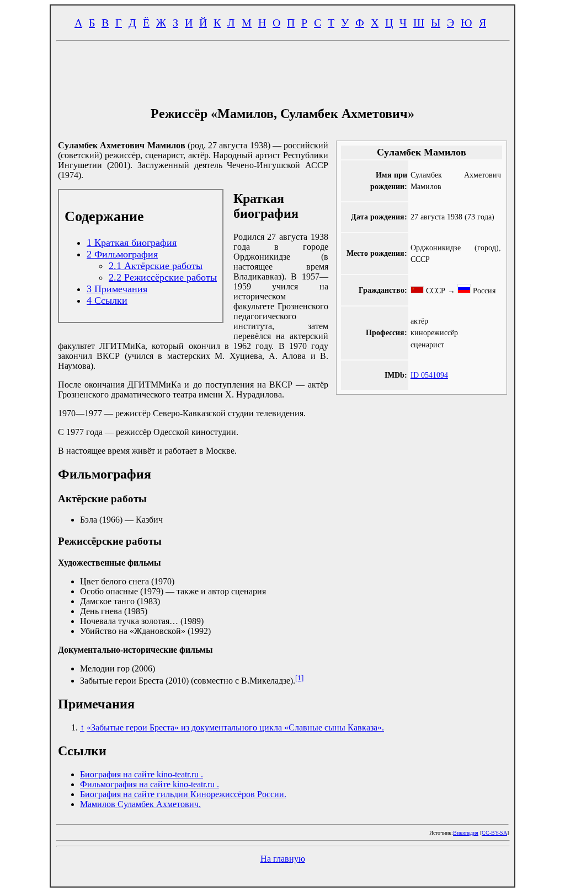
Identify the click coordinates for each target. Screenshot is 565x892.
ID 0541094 (429, 374)
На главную (282, 858)
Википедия (465, 833)
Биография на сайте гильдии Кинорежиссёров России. (183, 794)
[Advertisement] (282, 70)
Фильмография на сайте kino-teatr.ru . (149, 784)
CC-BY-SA (494, 833)
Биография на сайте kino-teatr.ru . (141, 774)
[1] (299, 678)
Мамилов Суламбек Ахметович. (140, 804)
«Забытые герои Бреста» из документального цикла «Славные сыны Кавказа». (235, 727)
